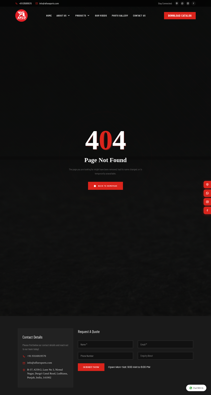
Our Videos (101, 15)
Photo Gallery (120, 15)
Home (49, 15)
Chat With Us (198, 388)
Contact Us (139, 15)
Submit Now (91, 367)
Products (80, 15)
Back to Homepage (107, 186)
